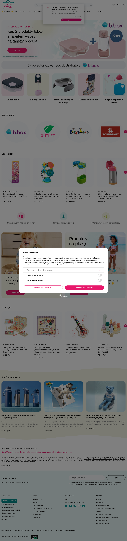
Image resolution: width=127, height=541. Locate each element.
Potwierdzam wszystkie (84, 288)
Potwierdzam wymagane (42, 288)
